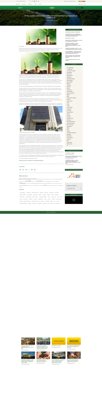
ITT (61, 203)
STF (56, 185)
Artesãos (48, 194)
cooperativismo (70, 112)
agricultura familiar (40, 179)
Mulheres (52, 183)
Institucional (52, 203)
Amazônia (56, 179)
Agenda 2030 (51, 192)
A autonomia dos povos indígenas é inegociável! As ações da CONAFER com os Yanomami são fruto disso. (73, 35)
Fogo (54, 201)
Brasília (68, 94)
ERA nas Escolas (41, 201)
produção (29, 185)
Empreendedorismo (27, 201)
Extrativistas (47, 201)
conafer (28, 181)
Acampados (41, 192)
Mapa (40, 183)
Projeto (32, 185)
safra (47, 185)
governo (44, 181)
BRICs (68, 96)
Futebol (58, 201)
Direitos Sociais (70, 118)
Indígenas (44, 203)
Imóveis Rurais (39, 203)
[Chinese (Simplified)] (83, 1)
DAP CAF (68, 115)
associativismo (70, 91)
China (68, 102)
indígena (57, 181)
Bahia (20, 181)
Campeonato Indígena (71, 97)
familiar (40, 181)
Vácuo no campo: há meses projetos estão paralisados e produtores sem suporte (72, 56)
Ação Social (46, 192)
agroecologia (45, 179)
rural (44, 185)
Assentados (56, 194)
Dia (36, 181)
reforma (41, 185)
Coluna (68, 105)
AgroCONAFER (29, 194)
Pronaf (34, 185)
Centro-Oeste (69, 100)
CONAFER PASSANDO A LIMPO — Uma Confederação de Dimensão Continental (73, 49)
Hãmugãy (29, 203)
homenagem (48, 181)
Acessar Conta (83, 4)
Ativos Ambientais (70, 93)
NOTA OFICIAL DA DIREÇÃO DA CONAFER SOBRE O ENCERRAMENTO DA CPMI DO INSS (27, 347)
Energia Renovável (35, 201)
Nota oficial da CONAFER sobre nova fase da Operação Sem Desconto (73, 41)
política (25, 185)
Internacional (57, 203)
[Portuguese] (79, 1)
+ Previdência (28, 192)
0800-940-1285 (72, 1)
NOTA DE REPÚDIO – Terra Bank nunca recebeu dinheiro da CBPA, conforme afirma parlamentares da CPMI (73, 52)
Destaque (69, 116)
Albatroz (40, 194)
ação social (60, 179)
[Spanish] (82, 1)
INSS (35, 4)
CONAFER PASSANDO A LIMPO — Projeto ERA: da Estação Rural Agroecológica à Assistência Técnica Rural (72, 45)
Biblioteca (18, 4)
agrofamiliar (50, 179)
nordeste (55, 183)
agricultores (23, 179)
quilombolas (38, 185)
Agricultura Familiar (23, 194)
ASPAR (52, 194)
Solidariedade (53, 185)
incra (52, 181)
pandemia (60, 183)
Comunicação (69, 107)
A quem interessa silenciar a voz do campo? (72, 60)
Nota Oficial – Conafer (69, 38)
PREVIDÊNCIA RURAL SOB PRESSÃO (72, 32)
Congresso (69, 108)
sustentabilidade (59, 185)
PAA (57, 183)
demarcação (33, 181)
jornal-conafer (29, 183)
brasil (22, 181)
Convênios (24, 4)
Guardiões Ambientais (23, 203)
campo (24, 181)
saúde (49, 185)
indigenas (54, 181)
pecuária (21, 185)
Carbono (68, 99)
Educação (21, 201)
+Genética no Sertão (35, 192)
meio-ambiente (44, 183)
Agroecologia (35, 194)
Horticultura (34, 203)
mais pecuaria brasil (34, 183)
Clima (68, 104)
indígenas (22, 183)
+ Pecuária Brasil (22, 192)
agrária (53, 179)
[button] (20, 170)
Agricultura (57, 192)
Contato (40, 4)
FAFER (51, 201)
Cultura (68, 113)
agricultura (32, 179)
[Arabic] (84, 1)
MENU (21, 8)
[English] (80, 1)
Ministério (49, 183)
